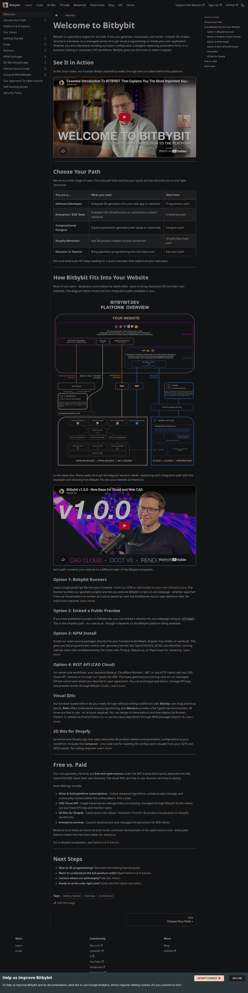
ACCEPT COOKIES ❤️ (209, 978)
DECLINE (237, 978)
